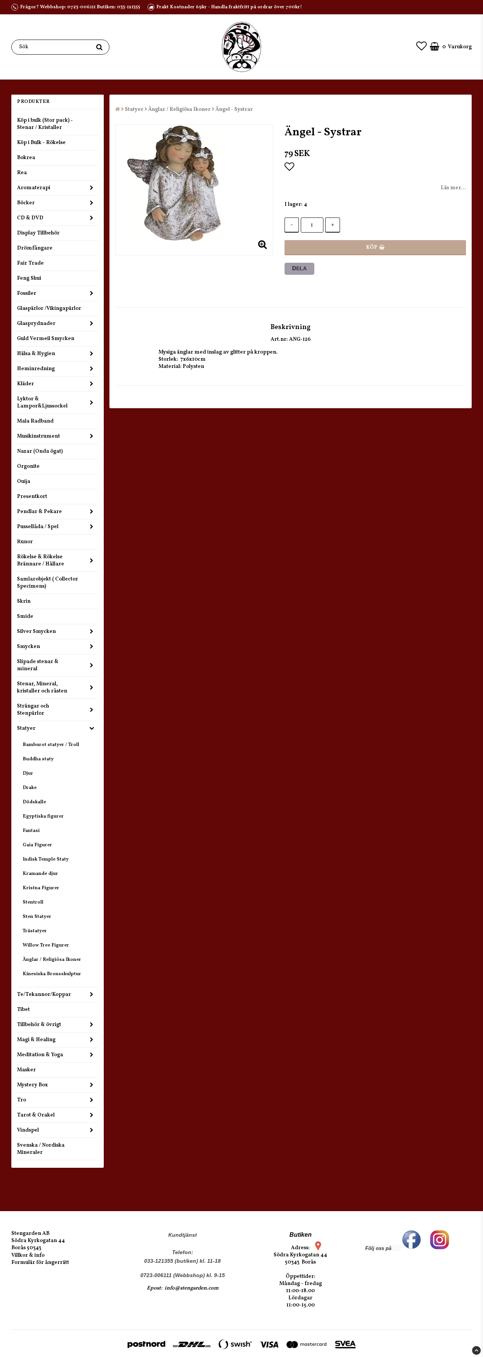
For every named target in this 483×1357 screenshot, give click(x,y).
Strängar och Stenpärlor (33, 710)
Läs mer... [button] (453, 187)
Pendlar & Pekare (39, 511)
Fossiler (26, 293)
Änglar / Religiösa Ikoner (52, 959)
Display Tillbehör (38, 233)
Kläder (25, 383)
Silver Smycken (36, 631)
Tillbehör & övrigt (39, 1024)
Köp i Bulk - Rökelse (41, 142)
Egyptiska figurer (43, 816)
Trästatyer (35, 931)
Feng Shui (29, 278)
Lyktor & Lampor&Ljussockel (42, 402)
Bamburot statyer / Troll (51, 744)
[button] (421, 47)
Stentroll (33, 902)
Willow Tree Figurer (46, 945)
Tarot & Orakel (36, 1115)
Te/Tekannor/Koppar (44, 994)
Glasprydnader (36, 323)
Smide (25, 616)
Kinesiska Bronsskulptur (52, 974)
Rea (22, 172)
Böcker (26, 203)
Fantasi (31, 830)
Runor (25, 541)
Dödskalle (34, 802)
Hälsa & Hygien (36, 353)
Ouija (23, 481)
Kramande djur (40, 873)
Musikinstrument (38, 436)
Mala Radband (35, 421)
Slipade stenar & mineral (37, 665)
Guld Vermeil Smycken (45, 338)
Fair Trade (30, 263)
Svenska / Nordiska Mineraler (41, 1149)
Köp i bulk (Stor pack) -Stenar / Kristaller (45, 124)
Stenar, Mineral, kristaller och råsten (42, 687)
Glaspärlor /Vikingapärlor (49, 308)
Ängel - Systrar (234, 109)
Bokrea (26, 157)
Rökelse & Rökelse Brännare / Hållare (40, 560)
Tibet (23, 1009)
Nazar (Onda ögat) (40, 451)
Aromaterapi (33, 187)
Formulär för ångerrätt (40, 1262)
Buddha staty (38, 759)
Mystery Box (32, 1085)
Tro (21, 1100)
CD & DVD (30, 218)
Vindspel (28, 1130)
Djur (28, 773)
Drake (30, 787)
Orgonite (28, 466)
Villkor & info (28, 1255)
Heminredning (36, 368)
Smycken (28, 646)
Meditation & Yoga (40, 1054)
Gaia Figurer (37, 845)
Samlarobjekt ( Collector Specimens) (47, 583)
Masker (26, 1070)
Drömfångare (34, 248)
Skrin (24, 601)
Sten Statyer (37, 916)
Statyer (26, 728)
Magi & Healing (36, 1039)
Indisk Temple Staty (46, 859)
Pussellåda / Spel (37, 526)
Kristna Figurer (41, 888)
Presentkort (32, 496)
